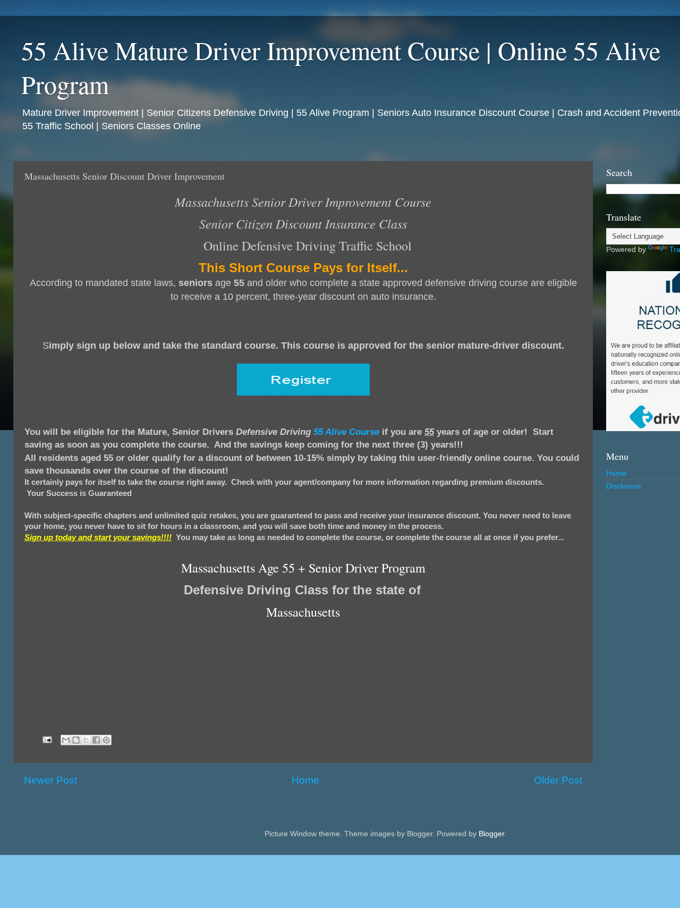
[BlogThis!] (76, 740)
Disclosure (623, 486)
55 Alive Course (346, 431)
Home (305, 780)
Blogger (491, 834)
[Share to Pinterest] (106, 740)
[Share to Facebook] (96, 740)
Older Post (558, 780)
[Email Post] (46, 740)
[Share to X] (86, 740)
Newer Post (50, 780)
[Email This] (66, 740)
